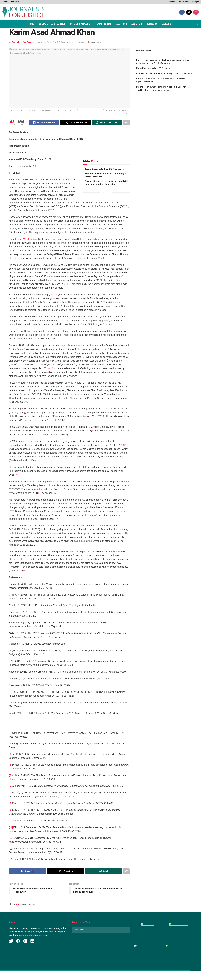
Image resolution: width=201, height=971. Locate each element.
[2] (10, 743)
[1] (10, 733)
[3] (10, 754)
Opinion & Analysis (80, 24)
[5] (10, 775)
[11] (11, 827)
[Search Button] (198, 24)
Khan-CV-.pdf (22, 239)
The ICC (56, 42)
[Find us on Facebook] (182, 12)
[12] (11, 838)
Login (196, 2)
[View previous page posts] (103, 192)
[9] (10, 810)
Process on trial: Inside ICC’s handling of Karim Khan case (164, 73)
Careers (166, 24)
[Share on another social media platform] (126, 122)
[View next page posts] (109, 192)
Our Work (15, 2)
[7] (10, 792)
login (18, 904)
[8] (10, 803)
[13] (11, 848)
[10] (11, 820)
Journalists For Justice (22, 42)
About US (6, 2)
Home (31, 24)
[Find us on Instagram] (196, 12)
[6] (10, 786)
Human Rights (103, 24)
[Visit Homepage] (23, 12)
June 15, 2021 (44, 42)
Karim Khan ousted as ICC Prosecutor (105, 169)
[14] (11, 859)
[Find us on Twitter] (189, 12)
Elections (121, 24)
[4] (10, 764)
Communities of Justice (52, 24)
